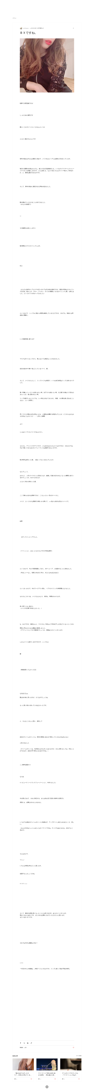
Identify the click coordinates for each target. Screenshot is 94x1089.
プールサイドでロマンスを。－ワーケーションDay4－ (70, 1074)
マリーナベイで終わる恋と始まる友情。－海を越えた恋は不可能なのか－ (46, 1074)
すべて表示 (79, 1055)
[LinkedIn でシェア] (27, 1043)
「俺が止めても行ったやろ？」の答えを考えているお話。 (23, 1074)
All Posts (14, 18)
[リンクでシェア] (31, 1043)
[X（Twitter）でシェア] (24, 1043)
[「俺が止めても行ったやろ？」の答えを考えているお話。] (23, 1064)
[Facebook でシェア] (20, 1043)
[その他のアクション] (73, 28)
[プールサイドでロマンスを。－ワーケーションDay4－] (70, 1064)
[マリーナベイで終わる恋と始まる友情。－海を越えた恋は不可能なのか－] (47, 1064)
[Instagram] (47, 1086)
